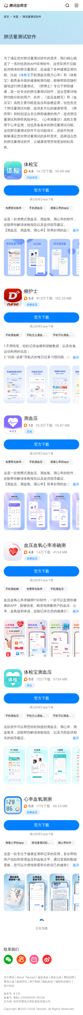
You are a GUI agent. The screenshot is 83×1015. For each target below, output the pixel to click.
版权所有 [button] (22, 981)
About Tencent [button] (26, 977)
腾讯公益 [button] (9, 981)
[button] (15, 5)
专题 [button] (15, 16)
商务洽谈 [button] (56, 977)
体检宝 (25, 75)
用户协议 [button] (9, 985)
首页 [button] (6, 16)
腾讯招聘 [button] (69, 977)
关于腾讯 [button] (9, 977)
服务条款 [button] (43, 977)
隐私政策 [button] (47, 981)
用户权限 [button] (34, 981)
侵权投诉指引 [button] (63, 981)
